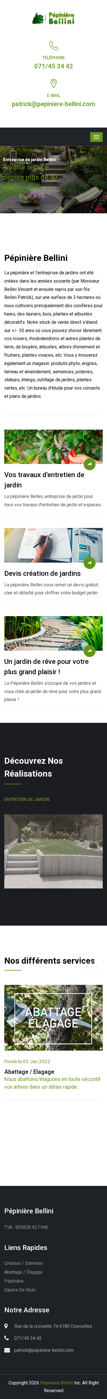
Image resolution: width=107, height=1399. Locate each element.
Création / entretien (23, 1263)
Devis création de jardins (42, 573)
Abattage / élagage (23, 1272)
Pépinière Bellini (56, 1383)
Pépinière (14, 1281)
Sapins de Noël (19, 1290)
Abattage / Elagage (29, 1071)
